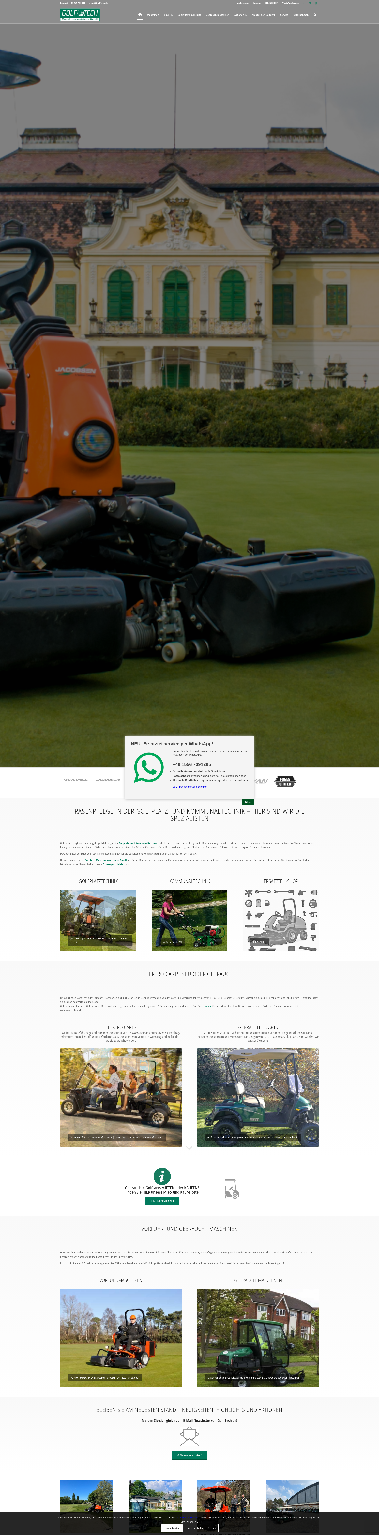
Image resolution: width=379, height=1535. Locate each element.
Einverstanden (172, 1528)
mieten (207, 1006)
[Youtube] (316, 3)
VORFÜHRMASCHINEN (120, 1280)
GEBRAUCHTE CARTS (258, 1027)
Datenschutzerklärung (187, 1517)
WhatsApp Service (290, 2)
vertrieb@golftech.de (97, 2)
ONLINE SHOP (271, 2)
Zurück (64, 920)
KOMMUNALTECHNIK (189, 881)
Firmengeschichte (113, 864)
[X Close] (248, 802)
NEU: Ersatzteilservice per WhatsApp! (172, 743)
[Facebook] (304, 3)
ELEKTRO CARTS (121, 1027)
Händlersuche (242, 2)
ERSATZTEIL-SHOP (281, 881)
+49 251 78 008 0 (77, 2)
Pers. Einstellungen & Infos (201, 1528)
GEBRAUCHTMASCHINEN (258, 1280)
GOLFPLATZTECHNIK (98, 881)
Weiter (132, 920)
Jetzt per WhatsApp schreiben (190, 786)
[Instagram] (310, 3)
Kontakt (257, 2)
